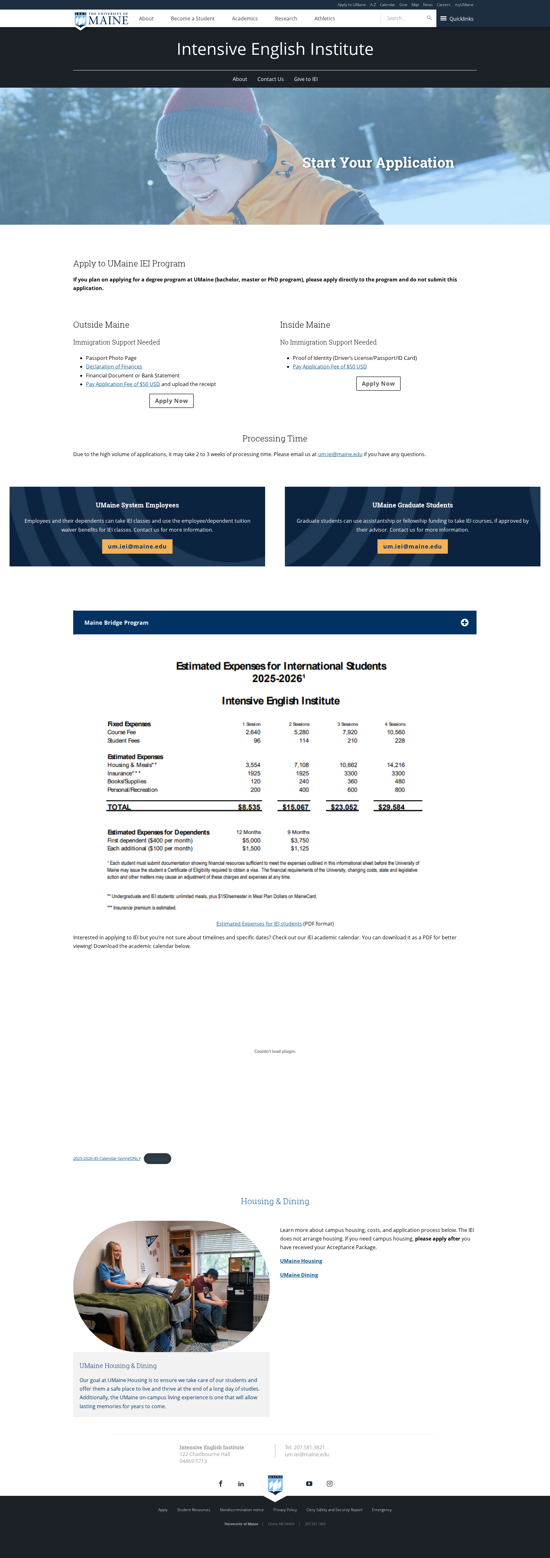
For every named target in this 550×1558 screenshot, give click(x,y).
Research (286, 18)
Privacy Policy (285, 1509)
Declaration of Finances (114, 366)
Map (415, 4)
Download (157, 1158)
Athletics (324, 18)
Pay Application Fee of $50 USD (123, 384)
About (146, 18)
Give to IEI (306, 79)
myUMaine (464, 4)
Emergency (382, 1509)
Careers (444, 4)
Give (403, 4)
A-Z (373, 4)
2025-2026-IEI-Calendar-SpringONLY (107, 1158)
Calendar (387, 4)
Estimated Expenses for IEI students (259, 923)
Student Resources (193, 1509)
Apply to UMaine (352, 4)
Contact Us (270, 79)
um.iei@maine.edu (340, 454)
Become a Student (193, 18)
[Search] (429, 18)
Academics (245, 18)
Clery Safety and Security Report (335, 1509)
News (428, 4)
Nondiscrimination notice (242, 1509)
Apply (163, 1509)
